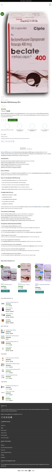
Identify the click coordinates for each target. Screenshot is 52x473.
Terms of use (3, 432)
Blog (2, 427)
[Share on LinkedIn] (13, 141)
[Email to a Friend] (9, 141)
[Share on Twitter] (7, 141)
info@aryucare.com (18, 414)
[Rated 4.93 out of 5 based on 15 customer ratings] (26, 109)
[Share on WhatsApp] (2, 141)
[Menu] (1, 4)
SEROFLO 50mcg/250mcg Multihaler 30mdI (42, 285)
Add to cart (12, 120)
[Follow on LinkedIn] (11, 417)
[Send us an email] (9, 417)
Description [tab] (23, 148)
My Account (3, 430)
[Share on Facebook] (4, 141)
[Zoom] (2, 97)
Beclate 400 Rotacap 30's (7, 138)
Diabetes (3, 457)
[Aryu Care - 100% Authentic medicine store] (26, 4)
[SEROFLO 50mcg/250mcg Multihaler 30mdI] (43, 272)
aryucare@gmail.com (8, 414)
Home (2, 100)
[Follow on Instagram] (4, 417)
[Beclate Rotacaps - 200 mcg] (26, 272)
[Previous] (1, 279)
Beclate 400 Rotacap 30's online (17, 138)
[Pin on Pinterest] (11, 141)
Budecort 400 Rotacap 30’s (6, 284)
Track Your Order (5, 437)
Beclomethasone (26, 138)
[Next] (51, 279)
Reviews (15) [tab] (29, 148)
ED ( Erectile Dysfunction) (6, 447)
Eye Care (3, 450)
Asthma (6, 100)
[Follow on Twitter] (7, 417)
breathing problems (37, 206)
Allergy (2, 454)
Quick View (5, 290)
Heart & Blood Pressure (6, 452)
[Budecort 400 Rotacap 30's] (9, 272)
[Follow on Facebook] (2, 417)
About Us (3, 425)
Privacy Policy (4, 435)
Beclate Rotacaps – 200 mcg (23, 284)
